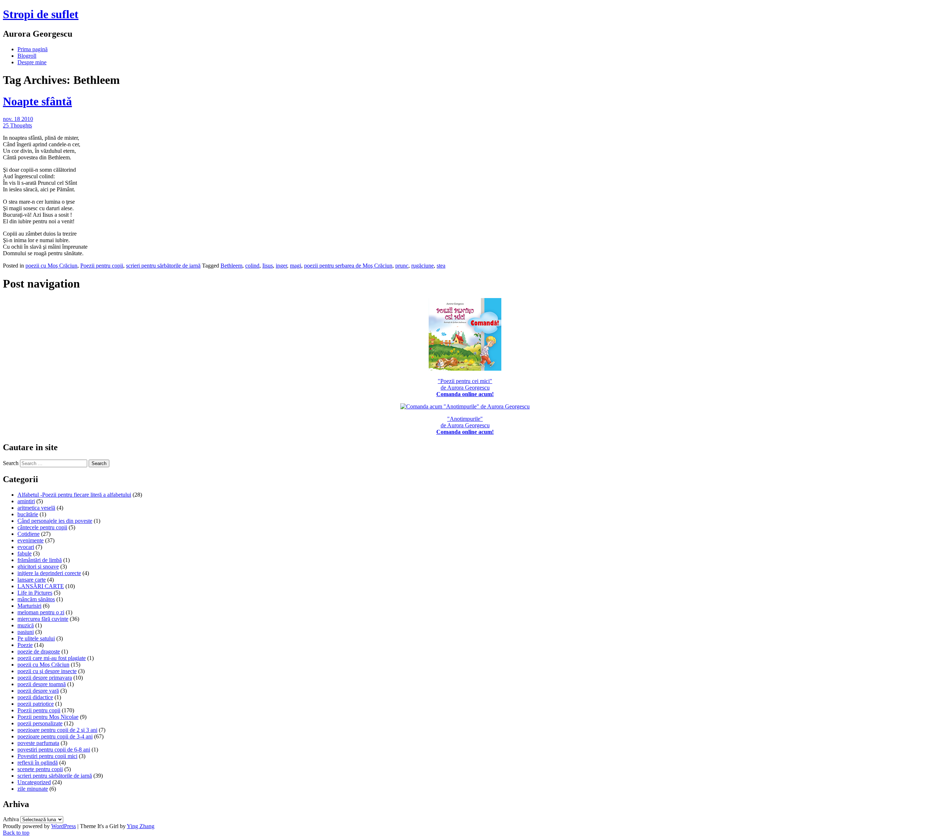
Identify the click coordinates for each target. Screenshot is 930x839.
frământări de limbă (39, 560)
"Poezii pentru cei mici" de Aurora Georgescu (465, 387)
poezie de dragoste (38, 651)
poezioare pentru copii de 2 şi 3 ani (57, 730)
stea (441, 265)
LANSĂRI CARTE (40, 586)
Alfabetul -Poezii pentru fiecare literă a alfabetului (74, 495)
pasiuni (25, 632)
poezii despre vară (38, 691)
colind (252, 265)
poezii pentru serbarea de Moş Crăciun (348, 265)
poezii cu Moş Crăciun (51, 265)
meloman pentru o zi (40, 612)
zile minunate (32, 789)
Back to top (16, 833)
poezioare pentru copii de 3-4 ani (55, 736)
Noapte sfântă (37, 101)
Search (11, 463)
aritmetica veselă (36, 508)
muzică (25, 625)
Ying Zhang (140, 826)
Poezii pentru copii (101, 265)
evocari (25, 547)
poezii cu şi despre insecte (47, 671)
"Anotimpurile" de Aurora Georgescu (465, 425)
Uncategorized (34, 782)
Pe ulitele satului (36, 638)
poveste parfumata (38, 743)
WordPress (63, 826)
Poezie (25, 645)
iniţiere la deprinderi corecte (49, 573)
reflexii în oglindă (37, 762)
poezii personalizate (39, 723)
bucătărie (27, 514)
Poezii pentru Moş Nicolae (47, 717)
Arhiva (11, 819)
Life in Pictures (34, 593)
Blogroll (26, 56)
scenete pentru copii (40, 769)
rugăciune (422, 265)
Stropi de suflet (40, 14)
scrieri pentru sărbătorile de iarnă (163, 265)
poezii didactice (35, 697)
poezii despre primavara (44, 678)
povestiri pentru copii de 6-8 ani (53, 749)
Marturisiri (29, 606)
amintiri (26, 501)
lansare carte (31, 580)
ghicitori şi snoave (38, 566)
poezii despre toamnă (41, 684)
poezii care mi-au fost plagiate (51, 658)
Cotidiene (28, 534)
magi (295, 265)
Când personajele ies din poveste (54, 521)
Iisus (267, 265)
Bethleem (231, 265)
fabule (24, 553)
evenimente (30, 540)
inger (281, 265)
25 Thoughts (17, 125)
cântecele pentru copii (42, 527)
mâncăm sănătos (36, 599)
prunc (401, 265)
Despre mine (31, 62)
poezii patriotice (35, 704)
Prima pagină (32, 49)
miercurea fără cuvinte (42, 619)
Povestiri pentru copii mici (47, 756)
